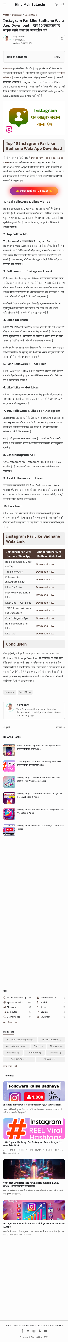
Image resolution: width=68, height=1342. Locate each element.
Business (44, 1007)
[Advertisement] (34, 874)
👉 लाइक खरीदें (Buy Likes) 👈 (34, 191)
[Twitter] (28, 1331)
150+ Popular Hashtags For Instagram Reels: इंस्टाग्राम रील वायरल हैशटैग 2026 (39, 763)
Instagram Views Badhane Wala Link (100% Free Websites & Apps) (40, 811)
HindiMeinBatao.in (30, 4)
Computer (12, 1011)
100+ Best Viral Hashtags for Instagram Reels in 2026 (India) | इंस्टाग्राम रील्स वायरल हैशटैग (31, 1184)
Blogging (11, 1007)
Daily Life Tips (13, 1016)
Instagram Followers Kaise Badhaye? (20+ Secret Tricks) (40, 827)
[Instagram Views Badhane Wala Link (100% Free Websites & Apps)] (9, 819)
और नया (59, 727)
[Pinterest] (40, 1331)
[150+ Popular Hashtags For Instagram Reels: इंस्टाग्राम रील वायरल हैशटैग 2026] (9, 771)
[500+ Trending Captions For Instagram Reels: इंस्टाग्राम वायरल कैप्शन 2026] (9, 755)
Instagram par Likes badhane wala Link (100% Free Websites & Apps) (39, 795)
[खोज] (63, 4)
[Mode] (56, 4)
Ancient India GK (48, 997)
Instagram (9, 692)
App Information (15, 1002)
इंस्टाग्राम (7, 68)
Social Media (25, 692)
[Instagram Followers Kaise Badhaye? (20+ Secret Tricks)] (9, 835)
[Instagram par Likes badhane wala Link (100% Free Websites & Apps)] (9, 803)
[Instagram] (34, 1331)
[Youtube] (45, 1331)
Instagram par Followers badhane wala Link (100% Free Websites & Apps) (38, 779)
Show (57, 56)
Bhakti (43, 1002)
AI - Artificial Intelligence (17, 997)
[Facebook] (22, 1331)
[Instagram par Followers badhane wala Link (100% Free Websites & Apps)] (9, 787)
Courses (44, 1011)
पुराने (8, 727)
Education (45, 1016)
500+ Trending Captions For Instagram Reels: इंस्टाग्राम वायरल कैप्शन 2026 (39, 747)
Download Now (45, 564)
